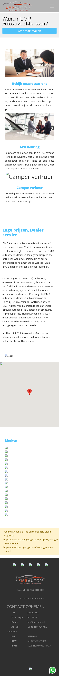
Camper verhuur (30, 188)
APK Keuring (29, 147)
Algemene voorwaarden (31, 598)
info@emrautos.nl (36, 622)
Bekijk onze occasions (29, 84)
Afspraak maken (29, 31)
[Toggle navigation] (52, 6)
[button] (29, 391)
